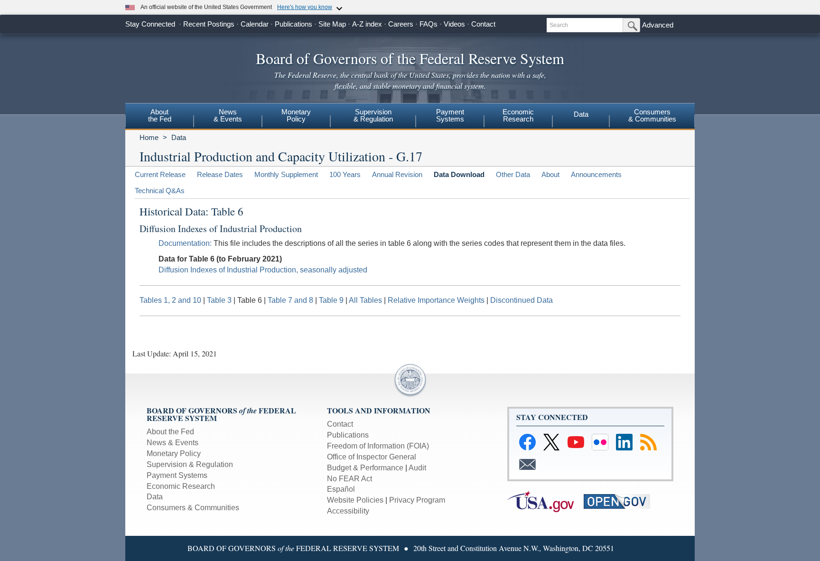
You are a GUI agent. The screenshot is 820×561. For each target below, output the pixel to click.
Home (149, 137)
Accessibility (348, 511)
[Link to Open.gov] (621, 501)
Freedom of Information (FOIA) (378, 446)
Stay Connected (150, 24)
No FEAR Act (349, 479)
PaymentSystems (450, 115)
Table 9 (331, 300)
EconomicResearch (518, 115)
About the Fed (170, 432)
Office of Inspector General (371, 457)
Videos (454, 24)
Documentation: (185, 243)
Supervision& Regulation (373, 115)
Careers (400, 24)
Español (341, 489)
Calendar (255, 24)
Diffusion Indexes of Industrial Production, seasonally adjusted (262, 270)
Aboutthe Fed (159, 115)
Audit (417, 468)
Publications (293, 24)
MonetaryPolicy (296, 115)
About (550, 174)
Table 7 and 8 (290, 300)
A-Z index (367, 24)
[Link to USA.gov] (545, 501)
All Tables (365, 300)
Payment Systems (177, 475)
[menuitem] (159, 116)
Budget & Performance (365, 468)
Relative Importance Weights (436, 300)
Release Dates (220, 174)
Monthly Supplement (286, 174)
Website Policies (355, 500)
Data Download (459, 174)
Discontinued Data (521, 300)
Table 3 (219, 300)
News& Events (228, 115)
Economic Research (181, 486)
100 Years (345, 174)
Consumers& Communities (652, 115)
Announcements (596, 174)
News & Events (172, 443)
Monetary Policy (174, 453)
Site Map (332, 24)
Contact (483, 24)
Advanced (657, 25)
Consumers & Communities (193, 508)
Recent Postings (208, 24)
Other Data (513, 174)
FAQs (428, 24)
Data (581, 114)
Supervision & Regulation (190, 464)
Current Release (160, 174)
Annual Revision (397, 174)
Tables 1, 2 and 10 (170, 300)
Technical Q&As (160, 191)
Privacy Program (417, 500)
